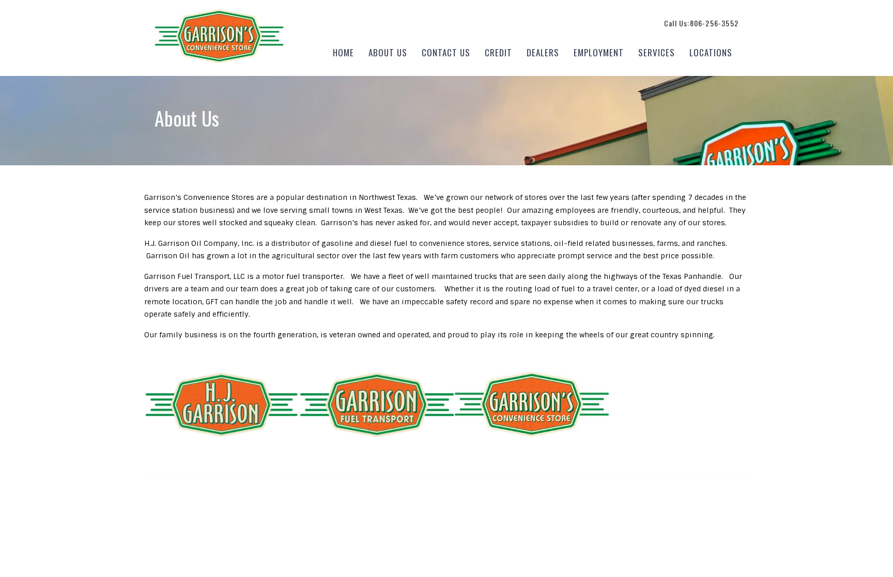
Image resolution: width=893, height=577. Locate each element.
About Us (387, 52)
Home (343, 52)
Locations (710, 52)
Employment (599, 52)
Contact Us (446, 52)
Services (656, 52)
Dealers (543, 52)
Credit (498, 52)
